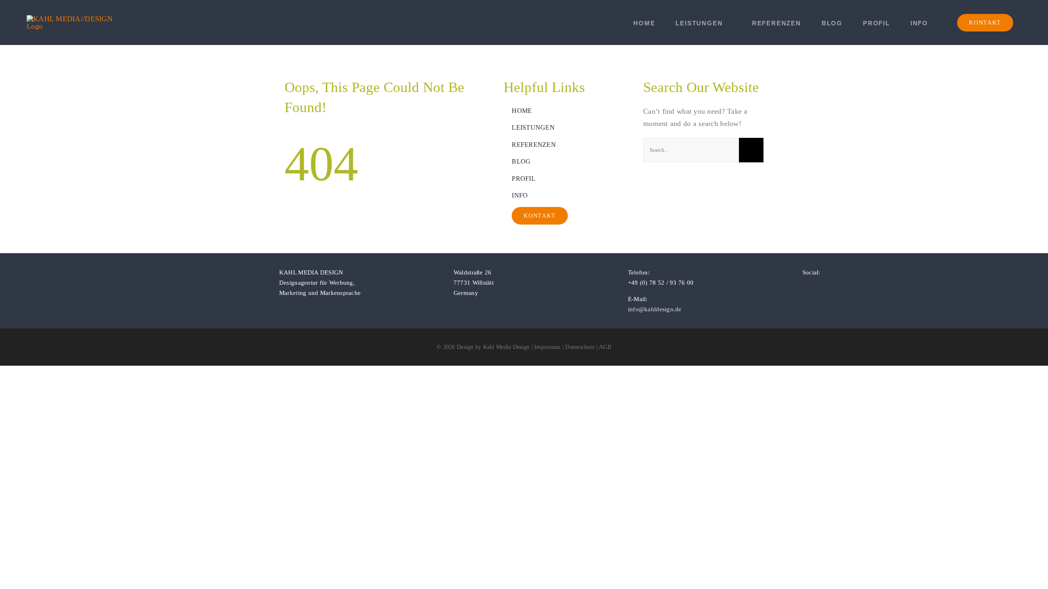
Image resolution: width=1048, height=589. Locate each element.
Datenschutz (579, 347)
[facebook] (804, 287)
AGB (605, 347)
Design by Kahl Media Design (493, 347)
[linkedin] (831, 287)
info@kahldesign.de (655, 309)
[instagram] (817, 287)
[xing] (844, 287)
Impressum (547, 347)
